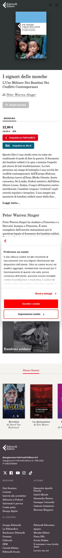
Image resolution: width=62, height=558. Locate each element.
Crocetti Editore (11, 548)
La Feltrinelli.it (10, 528)
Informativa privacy (13, 503)
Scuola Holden (41, 540)
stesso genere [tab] (31, 370)
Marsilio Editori (41, 532)
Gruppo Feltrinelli (12, 525)
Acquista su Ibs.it (21, 145)
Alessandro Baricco (43, 498)
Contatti (7, 492)
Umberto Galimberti (44, 506)
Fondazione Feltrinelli (14, 532)
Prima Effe (39, 536)
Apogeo (37, 528)
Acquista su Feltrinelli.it (22, 137)
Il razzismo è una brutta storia (46, 545)
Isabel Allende (41, 494)
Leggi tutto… (11, 203)
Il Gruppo (9, 517)
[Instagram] (30, 472)
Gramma (7, 536)
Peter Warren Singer (21, 94)
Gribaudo (7, 540)
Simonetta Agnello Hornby (43, 489)
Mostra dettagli (43, 293)
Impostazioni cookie (29, 314)
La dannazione (41, 421)
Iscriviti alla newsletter (14, 495)
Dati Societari (10, 488)
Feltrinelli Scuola (11, 551)
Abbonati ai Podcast (13, 499)
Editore (8, 480)
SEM (5, 544)
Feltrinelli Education (44, 525)
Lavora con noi (41, 550)
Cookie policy (9, 507)
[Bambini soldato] (31, 325)
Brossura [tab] (9, 118)
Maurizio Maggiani (43, 509)
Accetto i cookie (31, 303)
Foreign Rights (10, 511)
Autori (38, 480)
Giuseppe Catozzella (44, 502)
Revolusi (14, 421)
